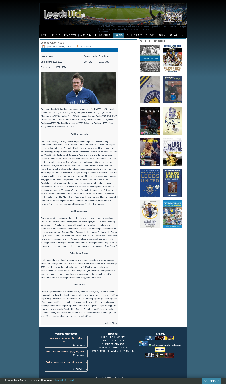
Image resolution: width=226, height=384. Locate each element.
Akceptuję (211, 381)
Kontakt (173, 35)
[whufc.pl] (160, 339)
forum (161, 35)
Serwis (150, 35)
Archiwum (85, 35)
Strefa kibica (134, 35)
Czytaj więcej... (80, 345)
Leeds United (102, 35)
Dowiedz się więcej (64, 380)
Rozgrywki (70, 35)
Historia (55, 35)
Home (44, 35)
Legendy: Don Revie (52, 42)
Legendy (118, 35)
